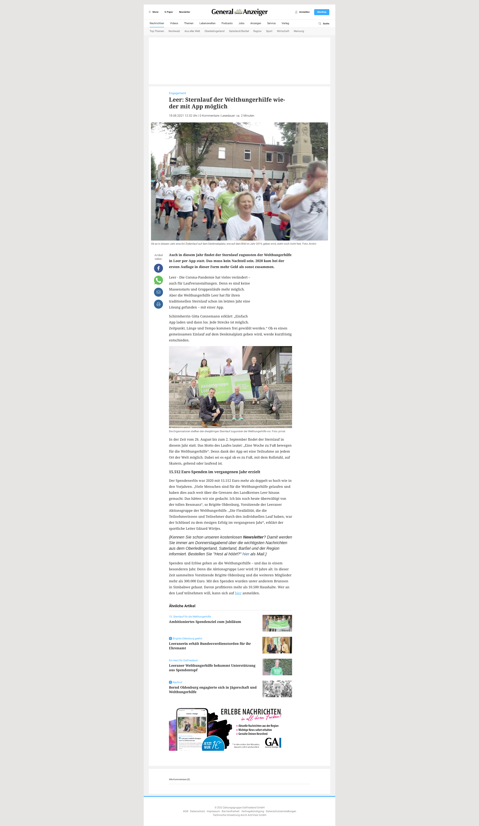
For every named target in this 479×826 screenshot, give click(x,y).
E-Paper (169, 11)
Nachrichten (157, 23)
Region (257, 31)
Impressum (213, 811)
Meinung (299, 31)
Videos (174, 23)
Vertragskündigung (252, 811)
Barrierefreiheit (231, 811)
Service (271, 23)
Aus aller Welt (192, 31)
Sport (269, 31)
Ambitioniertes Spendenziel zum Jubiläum (205, 621)
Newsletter (184, 11)
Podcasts (227, 23)
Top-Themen (157, 31)
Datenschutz (197, 811)
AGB (185, 811)
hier (245, 554)
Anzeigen (255, 23)
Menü (155, 12)
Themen (188, 23)
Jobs (241, 23)
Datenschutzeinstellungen (281, 811)
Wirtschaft (283, 31)
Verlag (285, 23)
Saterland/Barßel (239, 31)
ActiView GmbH (257, 815)
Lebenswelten (207, 23)
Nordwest (174, 31)
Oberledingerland (215, 31)
